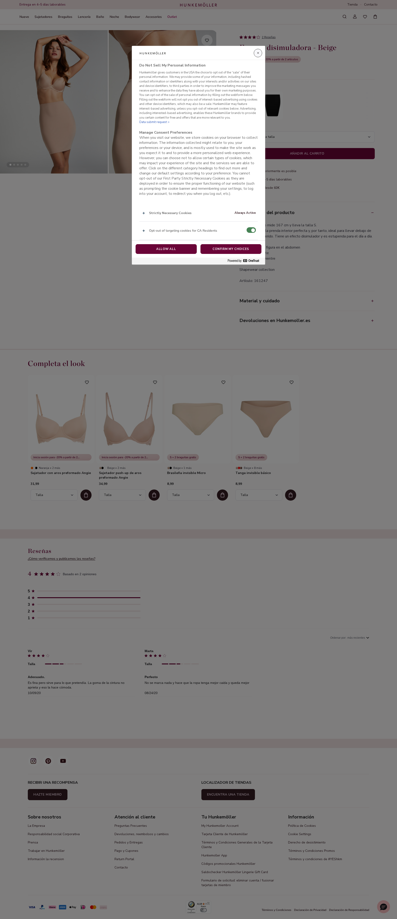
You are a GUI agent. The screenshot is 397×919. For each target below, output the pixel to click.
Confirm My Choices (231, 249)
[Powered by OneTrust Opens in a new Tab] (245, 261)
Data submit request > (154, 122)
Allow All (166, 249)
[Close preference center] (258, 53)
